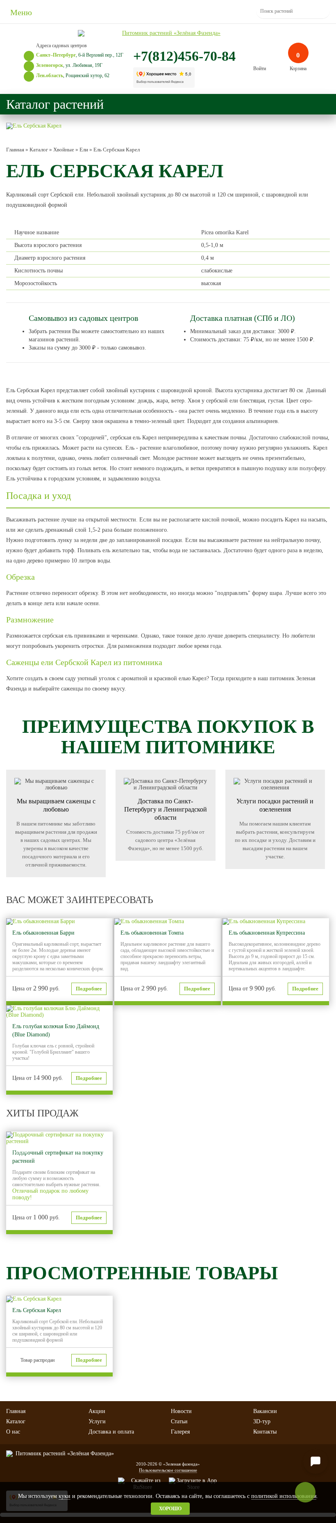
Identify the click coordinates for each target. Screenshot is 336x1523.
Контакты (265, 1432)
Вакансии (265, 1411)
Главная (15, 1411)
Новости (181, 1411)
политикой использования (283, 1496)
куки (64, 1496)
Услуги (97, 1421)
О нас (13, 1432)
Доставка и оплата (111, 1432)
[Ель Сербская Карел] (33, 126)
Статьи (179, 1421)
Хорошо (170, 1509)
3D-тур (261, 1421)
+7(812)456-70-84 (184, 56)
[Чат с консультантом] (315, 1461)
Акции (97, 1411)
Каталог (15, 1421)
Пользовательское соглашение (168, 1470)
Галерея (180, 1432)
